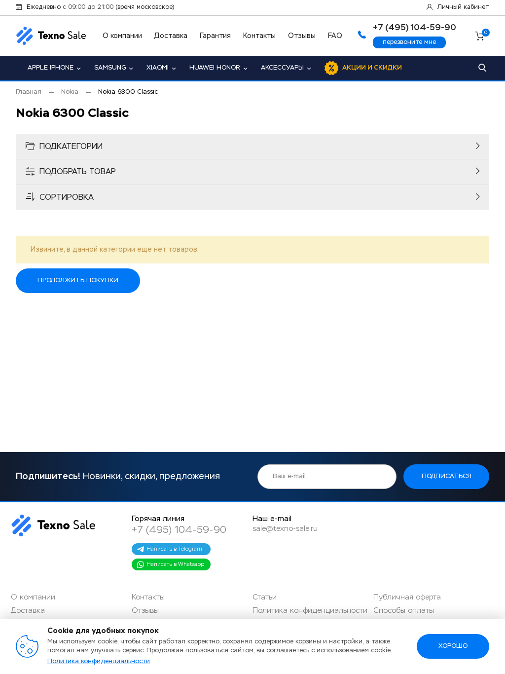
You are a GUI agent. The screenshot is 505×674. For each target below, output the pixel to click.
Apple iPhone (50, 68)
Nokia (69, 92)
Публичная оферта (407, 597)
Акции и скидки (372, 68)
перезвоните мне (409, 42)
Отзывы (302, 36)
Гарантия (215, 36)
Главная (28, 92)
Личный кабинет (463, 7)
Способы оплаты (403, 610)
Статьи (264, 597)
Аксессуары (282, 68)
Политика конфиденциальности (309, 610)
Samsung (110, 68)
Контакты (259, 36)
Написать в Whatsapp (175, 564)
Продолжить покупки (77, 280)
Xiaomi (157, 68)
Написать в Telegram (174, 549)
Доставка (170, 36)
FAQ (335, 36)
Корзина (485, 33)
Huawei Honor (214, 68)
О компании (122, 36)
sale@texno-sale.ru (285, 528)
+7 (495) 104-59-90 (179, 530)
